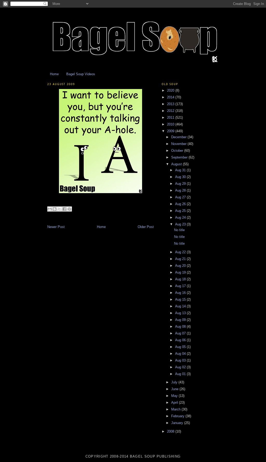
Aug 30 (181, 177)
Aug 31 (181, 170)
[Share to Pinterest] (69, 209)
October (177, 151)
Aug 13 (181, 313)
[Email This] (49, 209)
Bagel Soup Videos (80, 74)
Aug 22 (181, 252)
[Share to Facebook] (64, 209)
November (179, 144)
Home (54, 74)
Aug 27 (181, 197)
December (179, 137)
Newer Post (56, 227)
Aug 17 (181, 286)
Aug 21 (181, 259)
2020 (171, 90)
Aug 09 (181, 320)
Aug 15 (181, 299)
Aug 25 (181, 211)
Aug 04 (181, 354)
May (175, 396)
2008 (171, 431)
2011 (171, 117)
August (177, 164)
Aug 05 (181, 347)
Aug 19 (181, 272)
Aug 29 (181, 184)
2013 (171, 104)
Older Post (146, 227)
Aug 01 (181, 374)
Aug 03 (181, 360)
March (176, 409)
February (178, 416)
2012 (171, 111)
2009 (171, 131)
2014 (171, 97)
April (175, 402)
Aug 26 (181, 204)
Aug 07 (181, 333)
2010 (171, 124)
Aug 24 (181, 217)
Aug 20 (181, 266)
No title (179, 230)
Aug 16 (181, 293)
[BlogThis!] (54, 209)
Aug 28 (181, 190)
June (175, 389)
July (174, 382)
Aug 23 (181, 224)
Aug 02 (181, 367)
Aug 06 (181, 340)
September (180, 157)
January (177, 423)
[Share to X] (59, 209)
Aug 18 (181, 279)
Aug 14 (181, 306)
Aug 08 (181, 326)
